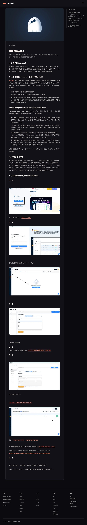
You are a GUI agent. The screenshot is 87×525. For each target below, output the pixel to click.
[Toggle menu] (82, 3)
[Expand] (83, 25)
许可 (54, 496)
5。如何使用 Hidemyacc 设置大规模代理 (74, 25)
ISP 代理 (5, 505)
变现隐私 (55, 505)
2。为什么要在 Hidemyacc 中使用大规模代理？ (76, 15)
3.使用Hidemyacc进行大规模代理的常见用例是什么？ (75, 19)
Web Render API (7, 499)
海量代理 (11, 80)
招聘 (37, 499)
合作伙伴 (22, 502)
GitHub (74, 498)
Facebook (74, 503)
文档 (21, 511)
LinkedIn (74, 501)
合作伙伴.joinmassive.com (47, 447)
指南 (21, 505)
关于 (37, 496)
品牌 (37, 505)
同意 (54, 508)
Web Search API (7, 502)
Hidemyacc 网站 (26, 218)
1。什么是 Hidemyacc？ (74, 12)
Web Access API (7, 496)
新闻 (37, 502)
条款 (54, 499)
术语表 (21, 508)
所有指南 (13, 45)
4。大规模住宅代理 (72, 22)
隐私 (54, 502)
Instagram (74, 506)
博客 (21, 496)
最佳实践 (55, 514)
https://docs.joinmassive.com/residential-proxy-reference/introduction (29, 453)
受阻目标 (55, 511)
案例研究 (22, 499)
